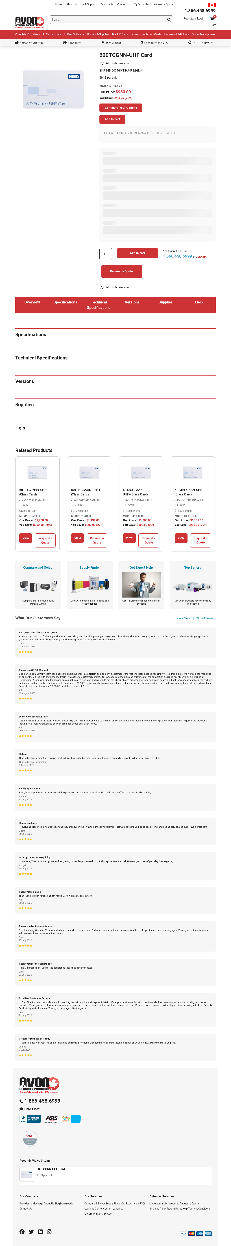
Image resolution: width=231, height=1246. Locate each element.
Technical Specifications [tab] (99, 305)
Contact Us (123, 4)
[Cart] (212, 19)
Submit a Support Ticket (204, 42)
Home (58, 4)
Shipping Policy (158, 1208)
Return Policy (174, 1208)
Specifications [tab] (65, 302)
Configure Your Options (121, 107)
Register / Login (194, 18)
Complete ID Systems (27, 34)
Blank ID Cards (120, 34)
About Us (71, 4)
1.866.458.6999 (42, 1101)
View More (183, 618)
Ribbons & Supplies (98, 34)
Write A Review (206, 618)
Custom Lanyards (113, 1208)
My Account (156, 1203)
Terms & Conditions (199, 1208)
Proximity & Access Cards (146, 34)
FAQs (142, 1203)
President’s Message (31, 1203)
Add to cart (112, 119)
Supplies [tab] (166, 302)
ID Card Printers (52, 34)
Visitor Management (204, 34)
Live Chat (32, 1109)
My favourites (142, 4)
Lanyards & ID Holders (176, 34)
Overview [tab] (32, 302)
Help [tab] (199, 302)
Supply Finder (113, 1203)
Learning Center (93, 1208)
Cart (213, 25)
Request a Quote (163, 4)
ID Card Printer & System (98, 1213)
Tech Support (88, 4)
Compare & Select (94, 1203)
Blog (57, 1203)
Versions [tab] (132, 302)
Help (185, 1208)
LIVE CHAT (201, 256)
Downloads (107, 4)
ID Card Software (74, 34)
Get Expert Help (130, 1203)
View (26, 538)
